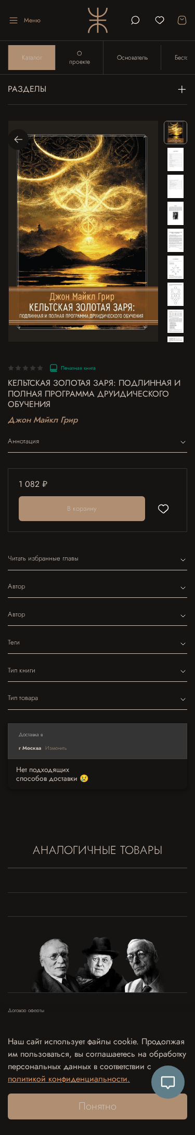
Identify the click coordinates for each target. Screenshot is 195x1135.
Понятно (97, 1106)
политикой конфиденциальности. (69, 1079)
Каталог (32, 57)
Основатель (132, 57)
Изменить (56, 748)
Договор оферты (26, 1010)
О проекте (79, 57)
